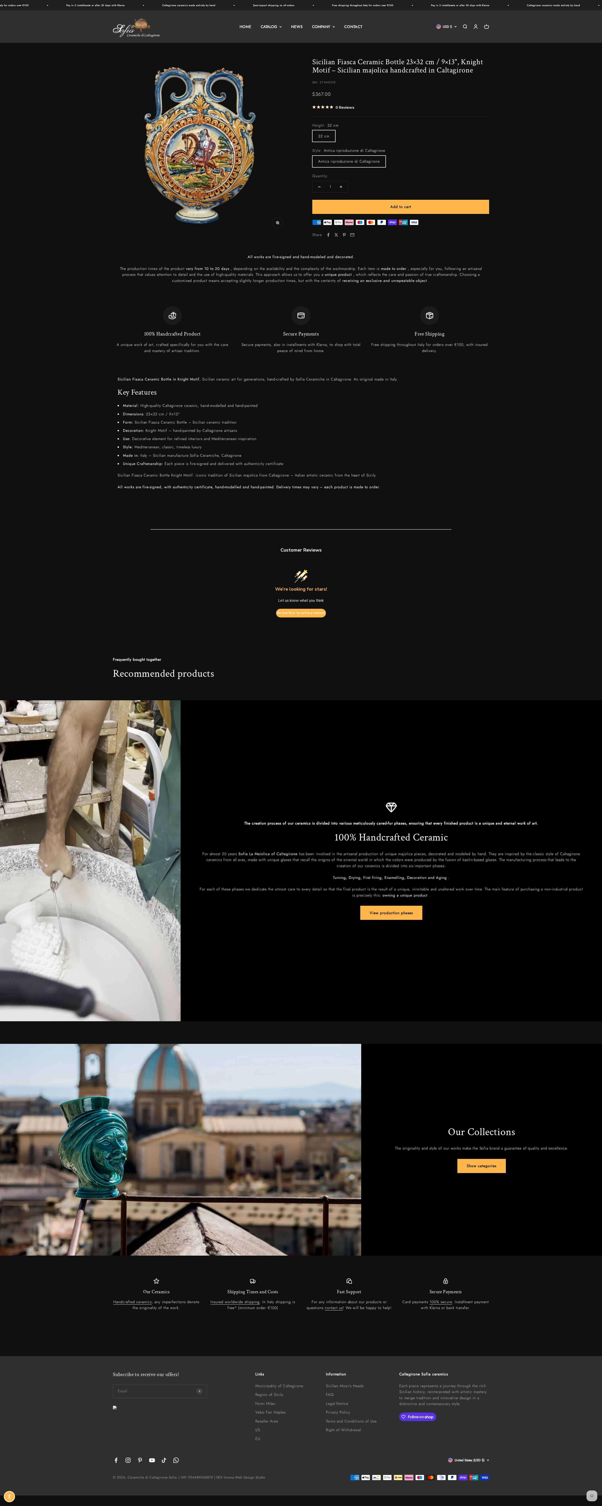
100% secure (441, 1302)
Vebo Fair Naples (270, 1412)
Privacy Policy (338, 1412)
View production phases (391, 913)
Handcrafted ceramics (132, 1302)
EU (257, 1439)
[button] (9, 1496)
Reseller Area (266, 1421)
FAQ (330, 1394)
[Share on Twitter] (336, 235)
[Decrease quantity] (319, 186)
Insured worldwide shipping (235, 1302)
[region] (301, 330)
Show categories (481, 1166)
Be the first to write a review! (301, 613)
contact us (334, 1307)
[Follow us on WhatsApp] (176, 1460)
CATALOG (269, 26)
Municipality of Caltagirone (279, 1386)
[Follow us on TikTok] (164, 1460)
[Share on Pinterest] (344, 235)
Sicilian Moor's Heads (345, 1386)
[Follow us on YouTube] (152, 1460)
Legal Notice (337, 1403)
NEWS (297, 26)
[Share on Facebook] (328, 235)
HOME (245, 26)
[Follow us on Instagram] (128, 1460)
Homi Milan (265, 1403)
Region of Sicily (269, 1394)
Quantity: (320, 176)
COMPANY (321, 26)
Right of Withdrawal (343, 1430)
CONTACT (353, 26)
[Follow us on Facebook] (116, 1460)
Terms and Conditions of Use (351, 1421)
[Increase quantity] (341, 186)
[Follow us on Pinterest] (140, 1460)
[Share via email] (352, 235)
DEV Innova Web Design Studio (240, 1477)
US (257, 1430)
